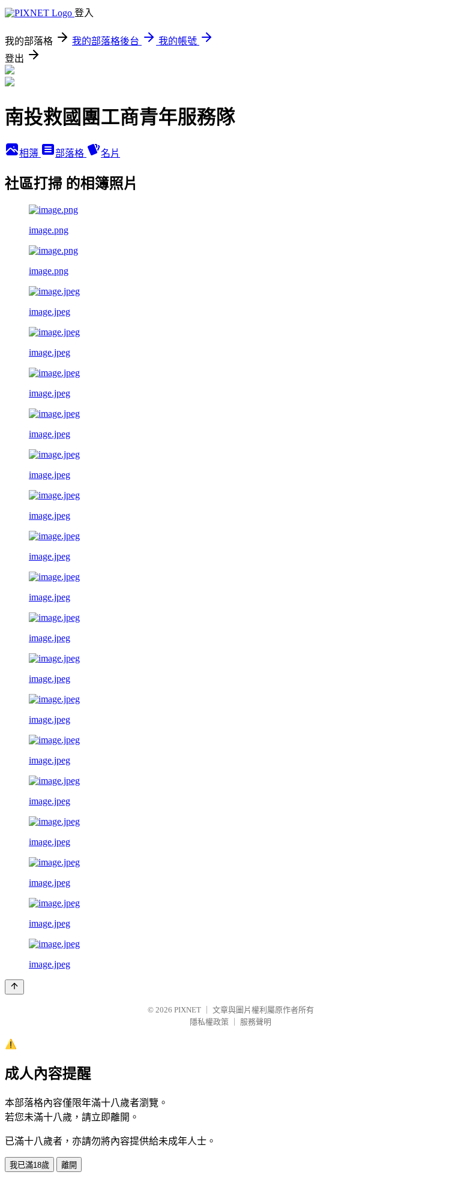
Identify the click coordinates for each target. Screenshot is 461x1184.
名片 (110, 153)
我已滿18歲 (29, 1165)
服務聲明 (255, 1021)
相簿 (30, 153)
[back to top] (14, 986)
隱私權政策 (209, 1021)
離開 (69, 1165)
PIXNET (187, 1009)
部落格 (70, 153)
